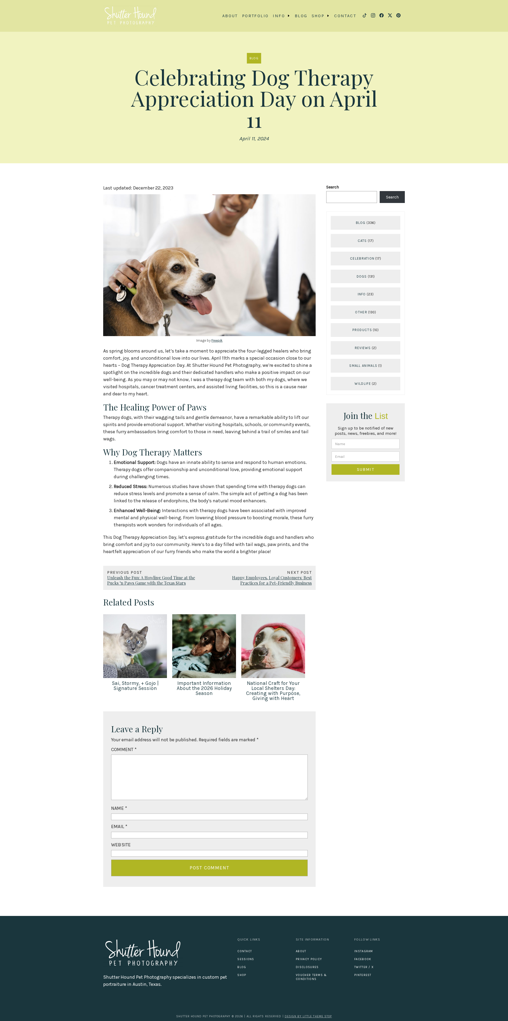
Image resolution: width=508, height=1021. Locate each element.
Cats (362, 241)
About (230, 16)
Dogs (362, 276)
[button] (282, 16)
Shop (241, 975)
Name (119, 808)
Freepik (217, 340)
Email (119, 826)
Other (361, 312)
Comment (124, 749)
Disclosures (307, 967)
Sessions (245, 959)
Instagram (363, 951)
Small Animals (363, 366)
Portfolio (255, 16)
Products (362, 330)
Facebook (362, 959)
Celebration (362, 259)
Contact (345, 16)
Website (121, 845)
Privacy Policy (309, 959)
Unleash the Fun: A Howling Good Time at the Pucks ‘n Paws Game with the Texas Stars (151, 580)
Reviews (363, 348)
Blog (301, 16)
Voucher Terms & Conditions (311, 977)
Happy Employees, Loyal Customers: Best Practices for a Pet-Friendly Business (272, 580)
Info (362, 294)
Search (332, 186)
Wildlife (363, 384)
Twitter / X (364, 967)
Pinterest (362, 975)
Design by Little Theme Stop (308, 1016)
